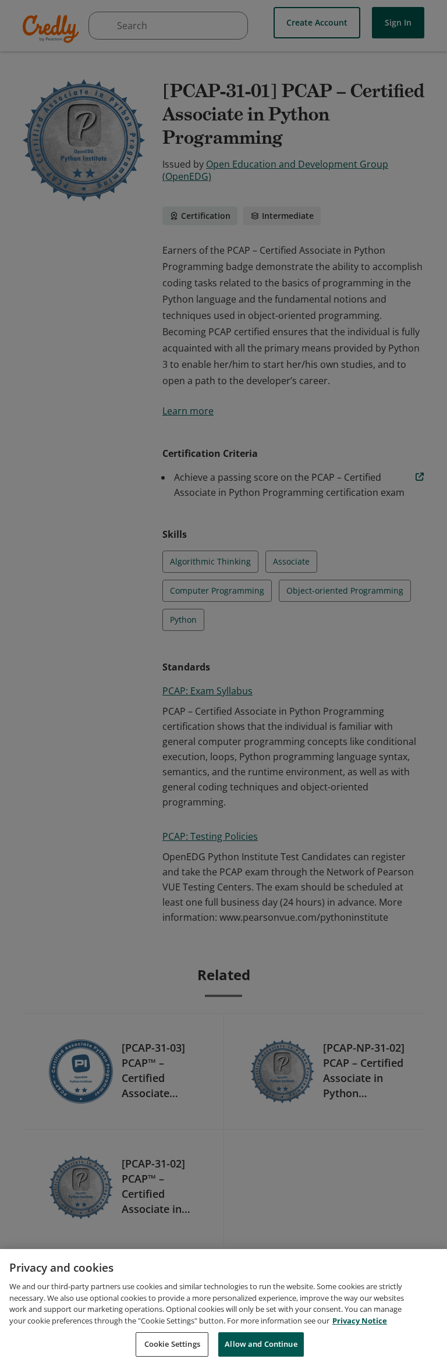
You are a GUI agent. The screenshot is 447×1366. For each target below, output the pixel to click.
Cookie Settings (172, 1344)
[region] (223, 1307)
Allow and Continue (261, 1344)
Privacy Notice (359, 1320)
